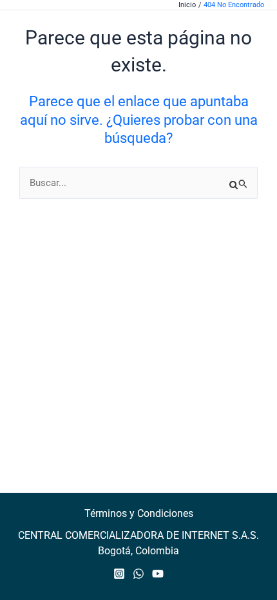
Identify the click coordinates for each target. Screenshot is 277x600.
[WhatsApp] (138, 573)
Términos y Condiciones (138, 513)
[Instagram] (119, 573)
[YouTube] (158, 573)
